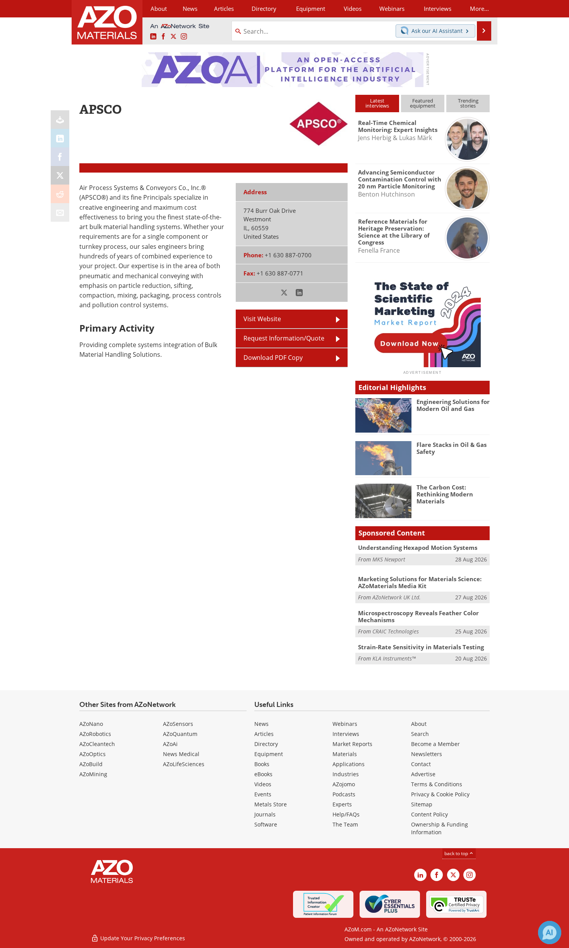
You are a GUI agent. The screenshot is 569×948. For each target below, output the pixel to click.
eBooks (263, 774)
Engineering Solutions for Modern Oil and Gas (453, 405)
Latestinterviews (377, 103)
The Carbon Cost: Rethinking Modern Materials (444, 494)
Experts (342, 804)
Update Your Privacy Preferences (142, 938)
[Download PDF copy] (60, 119)
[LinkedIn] (60, 138)
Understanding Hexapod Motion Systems (417, 547)
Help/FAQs (346, 814)
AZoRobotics (95, 734)
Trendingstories (468, 103)
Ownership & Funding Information (439, 828)
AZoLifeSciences (183, 764)
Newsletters (426, 754)
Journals (265, 814)
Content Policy (429, 814)
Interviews (345, 734)
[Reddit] (60, 194)
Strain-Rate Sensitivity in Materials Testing (421, 647)
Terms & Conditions (436, 784)
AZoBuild (91, 764)
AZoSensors (178, 723)
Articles (264, 734)
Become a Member (435, 744)
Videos (262, 784)
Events (262, 794)
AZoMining (93, 774)
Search (420, 734)
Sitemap (421, 804)
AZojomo (343, 784)
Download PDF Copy (273, 357)
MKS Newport (388, 559)
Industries (345, 774)
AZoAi (170, 744)
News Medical (181, 754)
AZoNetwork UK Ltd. (396, 597)
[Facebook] (60, 156)
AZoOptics (92, 754)
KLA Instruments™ (394, 658)
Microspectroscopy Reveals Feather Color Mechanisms (418, 616)
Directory (264, 8)
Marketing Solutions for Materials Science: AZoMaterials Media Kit (420, 582)
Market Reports (352, 744)
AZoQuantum (180, 734)
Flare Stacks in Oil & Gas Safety (451, 448)
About (419, 723)
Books (261, 764)
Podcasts (343, 794)
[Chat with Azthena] (549, 932)
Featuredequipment (422, 103)
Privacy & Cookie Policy (440, 794)
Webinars (344, 723)
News (261, 723)
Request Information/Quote (283, 338)
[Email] (60, 212)
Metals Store (270, 804)
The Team (345, 824)
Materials (344, 754)
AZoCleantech (97, 744)
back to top (456, 853)
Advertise (423, 774)
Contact (421, 764)
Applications (348, 764)
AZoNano (91, 723)
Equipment (268, 754)
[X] (60, 175)
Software (265, 824)
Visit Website (262, 319)
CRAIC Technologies (395, 631)
